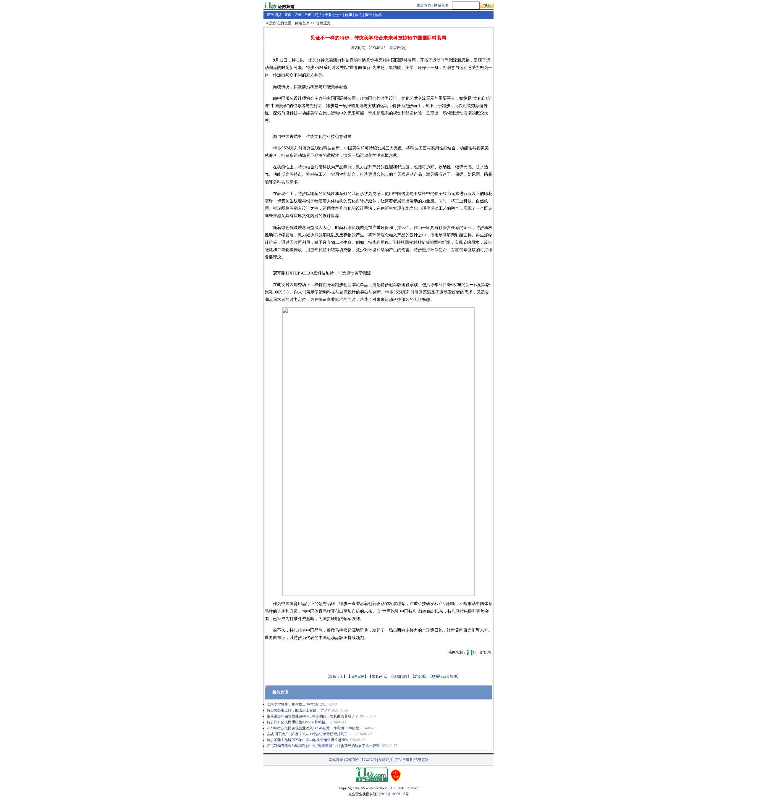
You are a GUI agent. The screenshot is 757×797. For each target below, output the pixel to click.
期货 (318, 15)
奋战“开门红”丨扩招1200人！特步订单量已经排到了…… (311, 734)
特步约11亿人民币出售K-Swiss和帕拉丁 (298, 722)
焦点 (358, 15)
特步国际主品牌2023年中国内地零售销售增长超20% (307, 740)
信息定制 (357, 676)
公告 (338, 15)
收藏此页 (400, 676)
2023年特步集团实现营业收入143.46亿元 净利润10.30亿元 (313, 728)
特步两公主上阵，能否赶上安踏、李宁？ (299, 710)
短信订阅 (336, 676)
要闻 (288, 15)
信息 (319, 23)
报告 (368, 15)
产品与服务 (404, 760)
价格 (378, 15)
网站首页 (441, 5)
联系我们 (369, 760)
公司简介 (352, 760)
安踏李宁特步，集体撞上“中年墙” (293, 704)
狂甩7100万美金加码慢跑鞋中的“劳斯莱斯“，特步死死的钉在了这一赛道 (323, 746)
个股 (328, 15)
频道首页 (424, 5)
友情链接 (385, 760)
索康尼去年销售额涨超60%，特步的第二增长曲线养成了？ (312, 716)
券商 (308, 15)
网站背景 (336, 760)
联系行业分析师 (444, 676)
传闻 (348, 15)
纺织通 (419, 676)
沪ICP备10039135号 (393, 794)
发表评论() (398, 48)
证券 (298, 15)
